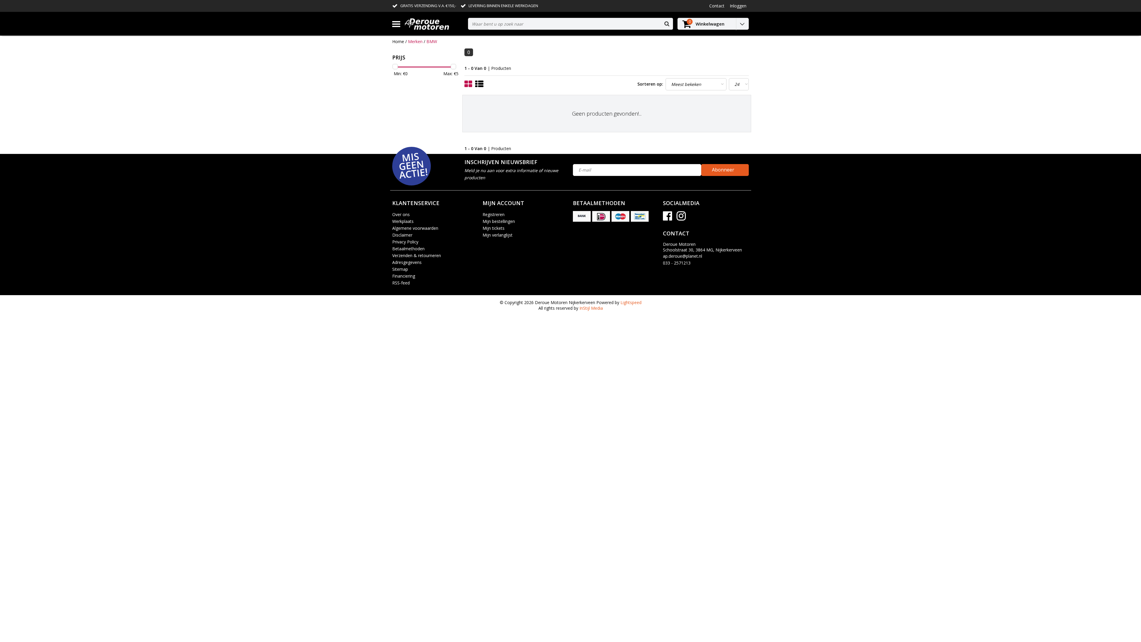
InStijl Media (591, 308)
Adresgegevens (407, 262)
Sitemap (400, 269)
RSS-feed (401, 283)
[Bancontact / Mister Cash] (640, 216)
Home (398, 41)
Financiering (403, 276)
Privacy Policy (405, 242)
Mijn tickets (494, 228)
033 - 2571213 (677, 263)
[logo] (434, 23)
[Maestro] (620, 216)
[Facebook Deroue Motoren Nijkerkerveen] (667, 218)
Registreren (494, 214)
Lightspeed (631, 302)
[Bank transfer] (582, 216)
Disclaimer (402, 235)
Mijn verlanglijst (498, 235)
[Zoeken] (666, 23)
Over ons (401, 214)
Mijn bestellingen (499, 221)
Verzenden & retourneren (416, 255)
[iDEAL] (601, 216)
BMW (431, 41)
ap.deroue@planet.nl (682, 256)
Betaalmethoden (408, 248)
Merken (415, 41)
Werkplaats (403, 221)
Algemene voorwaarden (415, 228)
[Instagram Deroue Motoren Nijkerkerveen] (681, 218)
